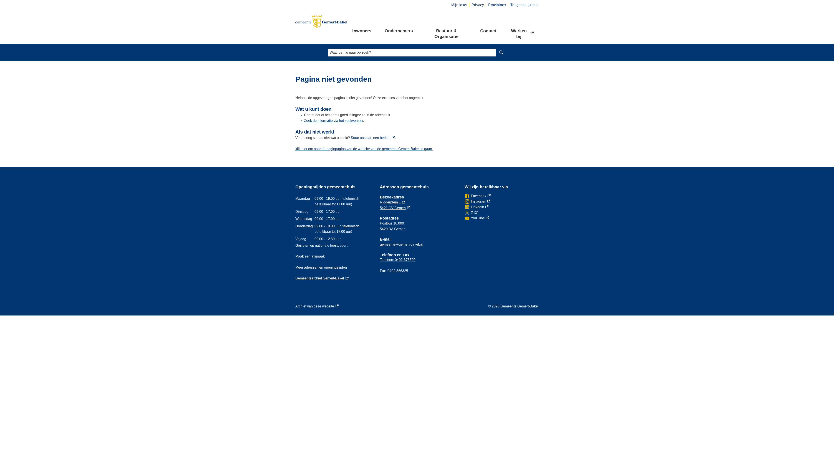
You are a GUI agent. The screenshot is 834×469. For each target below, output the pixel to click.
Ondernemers (399, 30)
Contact (488, 30)
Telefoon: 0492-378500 (397, 260)
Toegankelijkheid (524, 5)
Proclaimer (497, 5)
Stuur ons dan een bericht (373, 138)
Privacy (478, 5)
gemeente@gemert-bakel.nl (401, 244)
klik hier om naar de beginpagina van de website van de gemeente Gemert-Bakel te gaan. (364, 149)
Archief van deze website (314, 306)
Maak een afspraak (310, 256)
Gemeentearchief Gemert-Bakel (322, 278)
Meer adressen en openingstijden (321, 267)
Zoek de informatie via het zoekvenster (333, 120)
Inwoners (361, 30)
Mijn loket (459, 5)
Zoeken (501, 52)
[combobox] (412, 52)
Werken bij (522, 33)
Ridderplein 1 (392, 202)
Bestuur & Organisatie (446, 33)
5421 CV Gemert (395, 208)
